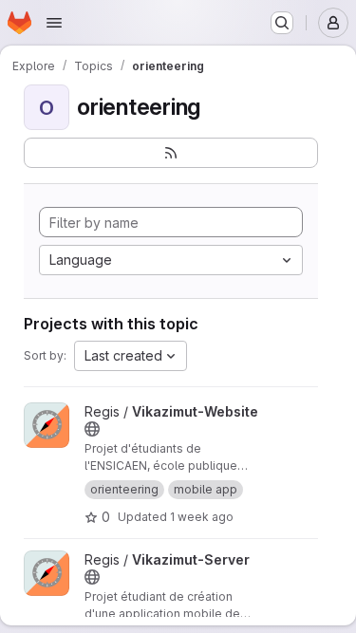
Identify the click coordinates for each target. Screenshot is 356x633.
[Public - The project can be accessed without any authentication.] (92, 429)
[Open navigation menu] (54, 23)
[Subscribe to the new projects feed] (171, 153)
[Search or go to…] (282, 22)
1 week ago (202, 517)
